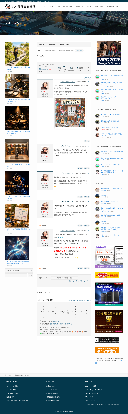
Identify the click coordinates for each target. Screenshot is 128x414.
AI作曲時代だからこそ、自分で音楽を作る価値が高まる (18, 100)
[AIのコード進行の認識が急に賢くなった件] (17, 216)
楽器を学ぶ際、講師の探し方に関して (112, 158)
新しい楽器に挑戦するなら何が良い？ (112, 152)
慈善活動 (116, 404)
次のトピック (84, 281)
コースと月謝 (11, 389)
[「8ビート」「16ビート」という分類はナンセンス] (17, 183)
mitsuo (104, 231)
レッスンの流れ (12, 386)
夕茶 (40, 225)
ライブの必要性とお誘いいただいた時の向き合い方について (112, 172)
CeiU (103, 79)
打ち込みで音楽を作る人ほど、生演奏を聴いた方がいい (18, 133)
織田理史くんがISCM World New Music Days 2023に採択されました (18, 262)
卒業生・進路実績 (52, 400)
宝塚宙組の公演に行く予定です (110, 121)
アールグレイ (105, 86)
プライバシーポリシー (91, 404)
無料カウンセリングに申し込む (17, 400)
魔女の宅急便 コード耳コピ (109, 201)
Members (52, 45)
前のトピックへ (73, 281)
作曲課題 (103, 195)
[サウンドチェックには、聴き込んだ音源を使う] (17, 151)
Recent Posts (64, 45)
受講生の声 (10, 397)
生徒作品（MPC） (52, 393)
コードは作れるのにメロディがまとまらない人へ (18, 68)
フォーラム (89, 397)
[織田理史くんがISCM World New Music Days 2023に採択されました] (17, 248)
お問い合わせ (90, 400)
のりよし (51, 69)
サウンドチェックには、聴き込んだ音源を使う (18, 165)
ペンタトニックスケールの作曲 (110, 235)
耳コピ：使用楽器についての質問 (110, 215)
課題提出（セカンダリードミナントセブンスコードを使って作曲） (112, 229)
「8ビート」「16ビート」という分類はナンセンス (18, 198)
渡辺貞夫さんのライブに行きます (110, 115)
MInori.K (104, 190)
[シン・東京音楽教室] (20, 6)
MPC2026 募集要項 (53, 397)
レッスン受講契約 (91, 393)
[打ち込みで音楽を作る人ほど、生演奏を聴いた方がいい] (17, 118)
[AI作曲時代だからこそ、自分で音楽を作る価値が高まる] (17, 86)
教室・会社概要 (90, 386)
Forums (41, 45)
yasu (103, 197)
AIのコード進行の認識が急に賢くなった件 (18, 230)
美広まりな (56, 321)
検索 (30, 275)
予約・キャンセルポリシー (94, 389)
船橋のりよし (51, 386)
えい (103, 116)
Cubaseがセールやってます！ (109, 127)
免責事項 (110, 404)
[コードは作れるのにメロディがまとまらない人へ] (17, 54)
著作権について (103, 404)
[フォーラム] (39, 50)
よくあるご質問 (12, 393)
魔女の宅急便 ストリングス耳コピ (61, 324)
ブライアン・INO (52, 389)
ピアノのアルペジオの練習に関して (111, 164)
